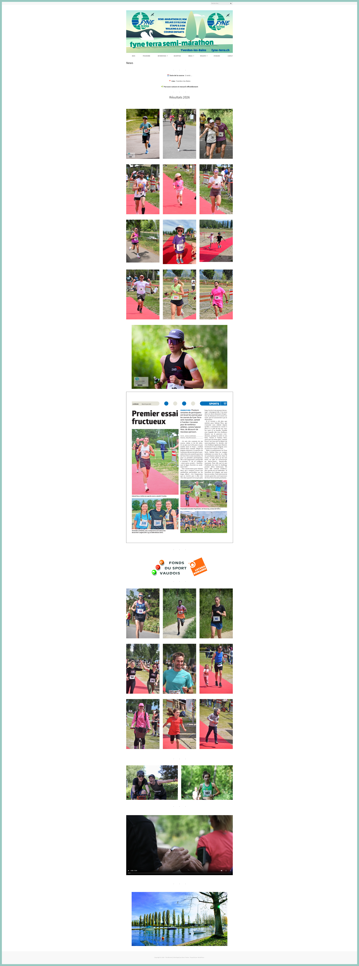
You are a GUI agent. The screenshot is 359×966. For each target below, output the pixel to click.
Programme (146, 56)
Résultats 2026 (179, 97)
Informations (162, 56)
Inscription (177, 56)
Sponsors (217, 56)
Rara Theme (185, 957)
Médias (190, 56)
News (133, 56)
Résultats (203, 56)
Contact (230, 56)
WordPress (201, 957)
